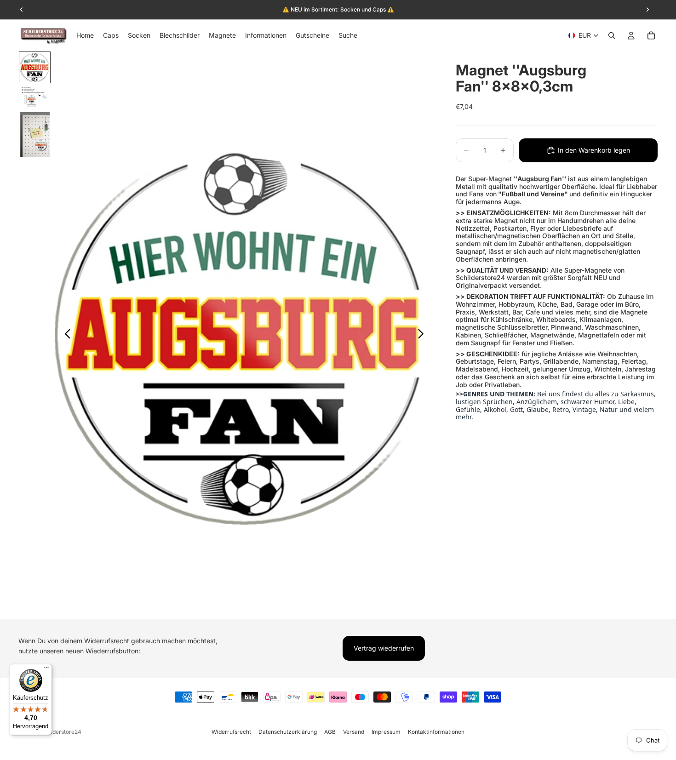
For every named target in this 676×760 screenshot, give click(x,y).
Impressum (386, 731)
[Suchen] (612, 35)
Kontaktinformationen (436, 731)
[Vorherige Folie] (65, 335)
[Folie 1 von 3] (35, 67)
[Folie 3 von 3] (35, 134)
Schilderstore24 (60, 731)
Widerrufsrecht (231, 731)
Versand (353, 731)
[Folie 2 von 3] (35, 97)
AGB (330, 731)
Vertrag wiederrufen (384, 648)
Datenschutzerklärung (287, 731)
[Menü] (46, 669)
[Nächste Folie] (423, 335)
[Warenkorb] (651, 35)
